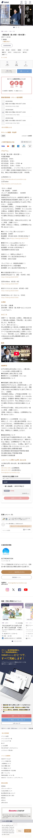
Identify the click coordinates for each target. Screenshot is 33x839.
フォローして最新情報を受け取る (16, 572)
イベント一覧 (22, 728)
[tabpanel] (16, 15)
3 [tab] (18, 27)
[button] (12, 641)
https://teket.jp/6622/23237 (9, 284)
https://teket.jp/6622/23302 (9, 297)
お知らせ (3, 800)
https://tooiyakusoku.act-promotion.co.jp (13, 179)
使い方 (2, 743)
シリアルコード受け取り (7, 750)
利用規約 (3, 786)
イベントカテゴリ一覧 (6, 738)
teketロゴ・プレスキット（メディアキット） (12, 777)
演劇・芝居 (12, 31)
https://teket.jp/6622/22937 (9, 277)
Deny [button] (19, 830)
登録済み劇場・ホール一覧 (7, 775)
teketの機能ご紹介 (5, 765)
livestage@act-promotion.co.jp (10, 472)
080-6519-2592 (6, 470)
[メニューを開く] (30, 2)
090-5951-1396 (6, 468)
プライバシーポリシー (6, 788)
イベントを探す (5, 736)
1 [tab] (14, 27)
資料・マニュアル (5, 773)
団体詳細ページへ (16, 577)
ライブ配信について (6, 768)
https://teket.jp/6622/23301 (9, 290)
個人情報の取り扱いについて (8, 793)
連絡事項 (11, 90)
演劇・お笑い (4, 31)
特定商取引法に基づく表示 (7, 795)
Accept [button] (28, 830)
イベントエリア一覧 (6, 741)
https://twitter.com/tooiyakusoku (11, 184)
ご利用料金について (6, 763)
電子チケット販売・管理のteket (9, 728)
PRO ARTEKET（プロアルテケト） (9, 748)
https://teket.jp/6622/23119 (19, 238)
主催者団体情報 (7, 45)
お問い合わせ (4, 802)
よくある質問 (4, 745)
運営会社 (3, 797)
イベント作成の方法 (6, 761)
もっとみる (4, 57)
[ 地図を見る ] (6, 41)
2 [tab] (16, 27)
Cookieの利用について (6, 790)
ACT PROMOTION (7, 558)
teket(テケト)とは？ (6, 758)
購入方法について (27, 141)
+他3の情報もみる (6, 127)
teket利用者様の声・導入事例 (8, 770)
